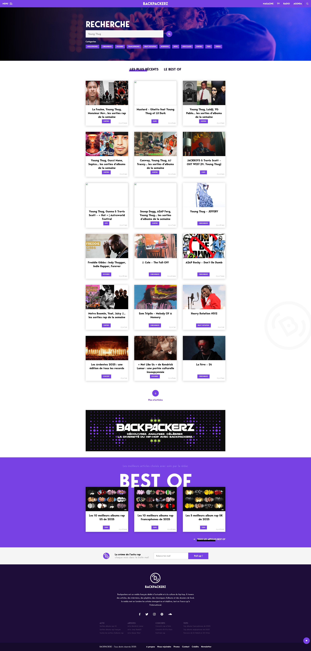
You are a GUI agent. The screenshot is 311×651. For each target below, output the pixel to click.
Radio (286, 3)
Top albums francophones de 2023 (196, 626)
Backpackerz (155, 3)
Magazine (268, 3)
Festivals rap (160, 633)
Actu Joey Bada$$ (134, 629)
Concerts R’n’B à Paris (164, 629)
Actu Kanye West (134, 633)
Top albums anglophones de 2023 (196, 629)
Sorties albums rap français (110, 629)
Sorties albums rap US (108, 626)
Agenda (298, 3)
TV (278, 3)
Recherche (307, 4)
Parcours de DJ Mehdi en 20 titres (196, 633)
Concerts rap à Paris (163, 626)
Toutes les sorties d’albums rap (111, 633)
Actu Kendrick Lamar (135, 626)
